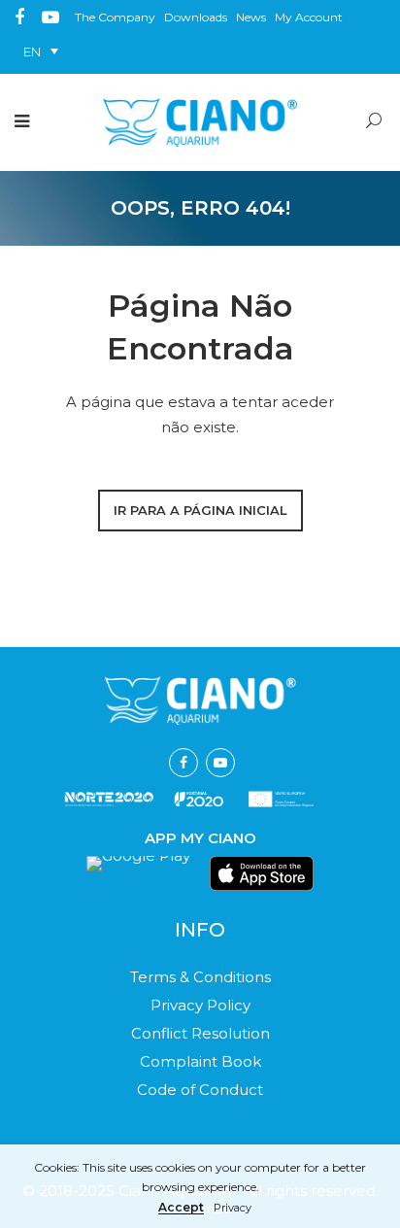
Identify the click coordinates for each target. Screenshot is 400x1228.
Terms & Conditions (200, 977)
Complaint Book (200, 1061)
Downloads (195, 17)
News (251, 17)
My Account (309, 17)
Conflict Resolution (200, 1033)
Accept (181, 1208)
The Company (115, 17)
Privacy (232, 1208)
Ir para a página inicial (200, 510)
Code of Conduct (200, 1089)
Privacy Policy (200, 1005)
